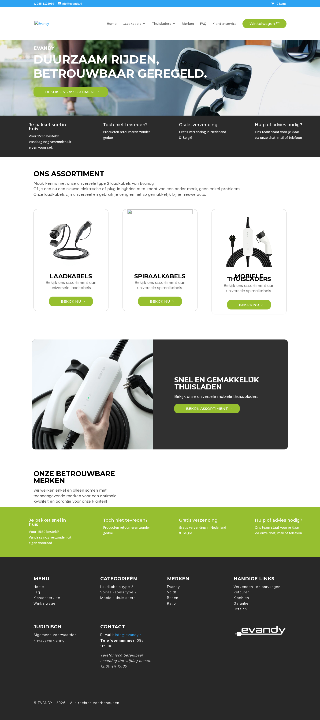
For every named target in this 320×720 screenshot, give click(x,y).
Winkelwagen (45, 603)
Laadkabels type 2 (117, 586)
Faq (36, 592)
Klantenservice (46, 598)
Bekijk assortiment (207, 408)
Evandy (173, 586)
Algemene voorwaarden (55, 635)
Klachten (241, 598)
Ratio (171, 603)
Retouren (242, 592)
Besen (172, 598)
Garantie (241, 603)
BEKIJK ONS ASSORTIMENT (70, 92)
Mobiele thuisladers (118, 598)
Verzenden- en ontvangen (257, 586)
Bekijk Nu (71, 301)
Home (38, 586)
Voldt (171, 592)
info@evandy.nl (128, 635)
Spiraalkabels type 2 (118, 592)
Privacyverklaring (49, 640)
